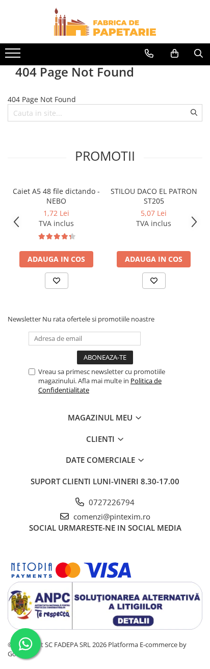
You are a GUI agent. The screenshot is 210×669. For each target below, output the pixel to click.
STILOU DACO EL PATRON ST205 (154, 196)
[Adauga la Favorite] (56, 280)
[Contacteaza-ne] (149, 53)
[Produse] (14, 56)
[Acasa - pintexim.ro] (105, 22)
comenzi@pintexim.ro (110, 516)
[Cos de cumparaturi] (175, 53)
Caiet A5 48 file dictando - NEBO (56, 196)
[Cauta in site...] (198, 53)
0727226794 (111, 502)
